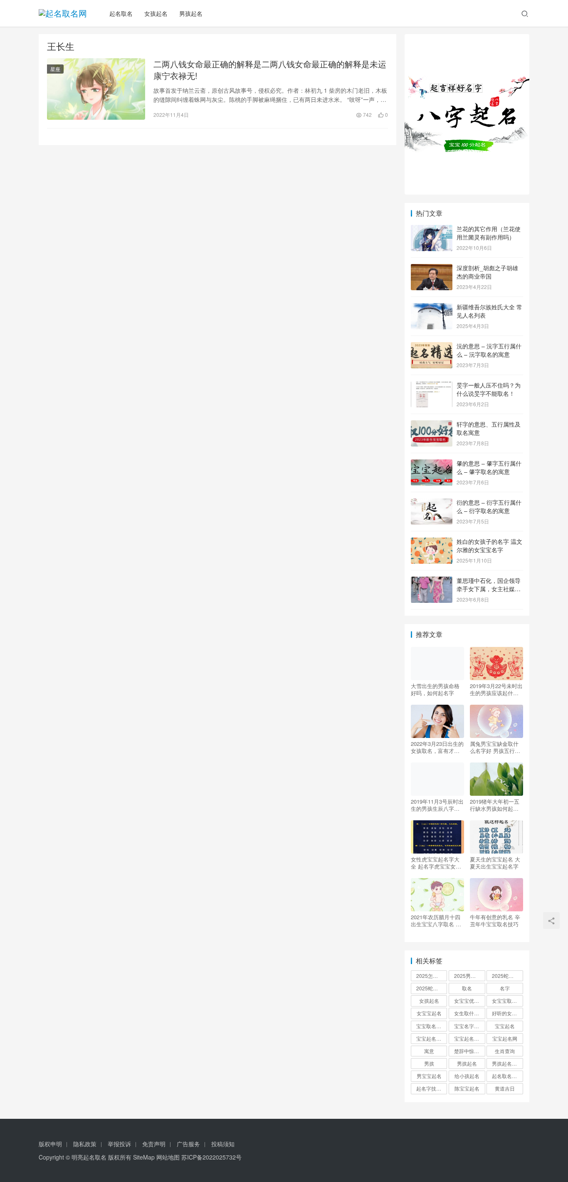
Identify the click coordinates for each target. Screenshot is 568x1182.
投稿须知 (223, 1143)
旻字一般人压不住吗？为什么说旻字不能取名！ (489, 389)
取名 (467, 988)
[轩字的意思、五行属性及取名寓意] (431, 425)
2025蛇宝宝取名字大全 (431, 988)
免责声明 (153, 1143)
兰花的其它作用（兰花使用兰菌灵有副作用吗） (489, 233)
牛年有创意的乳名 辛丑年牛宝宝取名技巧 (495, 920)
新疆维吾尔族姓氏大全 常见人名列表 (489, 311)
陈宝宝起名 (466, 1088)
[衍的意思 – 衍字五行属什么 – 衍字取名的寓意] (431, 503)
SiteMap (144, 1157)
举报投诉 (119, 1143)
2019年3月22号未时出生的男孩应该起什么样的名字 (496, 689)
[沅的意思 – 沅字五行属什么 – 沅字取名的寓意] (431, 347)
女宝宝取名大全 (507, 1000)
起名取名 (121, 13)
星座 (55, 68)
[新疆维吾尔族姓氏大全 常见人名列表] (431, 308)
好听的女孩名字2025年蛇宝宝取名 (507, 1013)
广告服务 (188, 1143)
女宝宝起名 (429, 1013)
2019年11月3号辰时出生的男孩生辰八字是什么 (437, 805)
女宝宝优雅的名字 (469, 1000)
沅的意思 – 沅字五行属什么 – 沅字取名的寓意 (489, 350)
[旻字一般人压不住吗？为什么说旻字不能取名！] (431, 386)
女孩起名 (156, 13)
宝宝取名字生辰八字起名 (431, 1025)
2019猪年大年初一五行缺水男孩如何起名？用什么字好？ (494, 805)
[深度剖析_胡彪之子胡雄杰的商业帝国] (431, 268)
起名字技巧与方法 (431, 1088)
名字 (505, 988)
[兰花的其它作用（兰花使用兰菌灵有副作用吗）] (431, 229)
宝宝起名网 (504, 1038)
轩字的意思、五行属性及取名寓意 (489, 428)
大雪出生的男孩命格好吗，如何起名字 (435, 689)
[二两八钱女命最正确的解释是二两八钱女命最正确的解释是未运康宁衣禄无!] (96, 89)
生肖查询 (505, 1050)
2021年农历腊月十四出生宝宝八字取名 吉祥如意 (436, 920)
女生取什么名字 (469, 1013)
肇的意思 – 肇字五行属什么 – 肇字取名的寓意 (489, 467)
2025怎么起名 (431, 975)
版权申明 (50, 1143)
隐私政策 (84, 1143)
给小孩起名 (466, 1075)
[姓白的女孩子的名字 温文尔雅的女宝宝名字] (431, 542)
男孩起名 (191, 13)
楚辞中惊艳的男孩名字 (469, 1050)
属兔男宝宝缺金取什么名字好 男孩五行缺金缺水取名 (495, 747)
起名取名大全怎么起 (507, 1075)
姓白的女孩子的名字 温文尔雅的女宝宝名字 (489, 545)
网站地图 (168, 1157)
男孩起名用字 (507, 1063)
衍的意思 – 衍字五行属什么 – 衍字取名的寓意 (489, 506)
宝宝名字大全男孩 (469, 1025)
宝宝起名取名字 (431, 1038)
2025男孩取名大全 (469, 975)
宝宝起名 (505, 1025)
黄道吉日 (505, 1088)
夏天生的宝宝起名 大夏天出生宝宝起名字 (495, 863)
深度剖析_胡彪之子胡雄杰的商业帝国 (487, 272)
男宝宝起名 (429, 1075)
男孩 (429, 1063)
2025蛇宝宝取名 (507, 975)
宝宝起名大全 (469, 1038)
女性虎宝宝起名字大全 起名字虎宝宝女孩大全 (436, 863)
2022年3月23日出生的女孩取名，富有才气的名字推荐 (437, 747)
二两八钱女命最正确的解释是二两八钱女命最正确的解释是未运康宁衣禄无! (269, 69)
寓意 (429, 1050)
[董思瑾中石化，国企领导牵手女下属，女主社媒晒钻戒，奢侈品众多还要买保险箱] (431, 581)
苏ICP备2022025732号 (211, 1157)
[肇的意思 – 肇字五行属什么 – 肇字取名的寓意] (431, 464)
